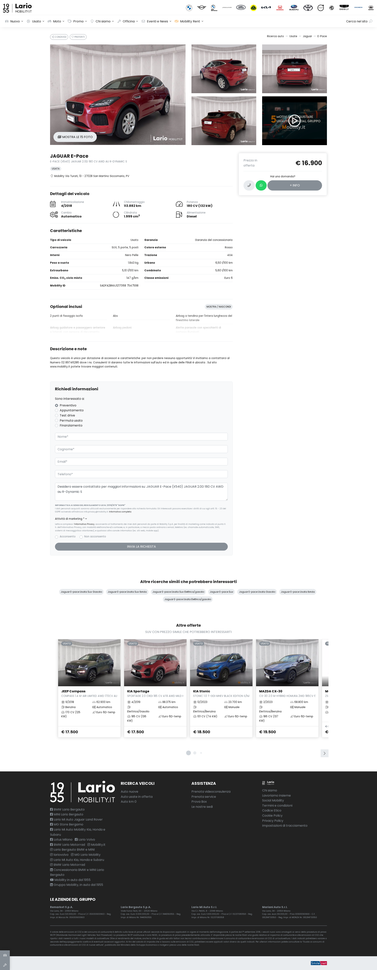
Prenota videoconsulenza (211, 791)
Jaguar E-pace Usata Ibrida (298, 591)
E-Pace (322, 36)
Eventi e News (157, 21)
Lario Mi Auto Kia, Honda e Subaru (78, 860)
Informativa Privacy (84, 524)
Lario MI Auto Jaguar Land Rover (78, 819)
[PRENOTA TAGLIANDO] (5, 965)
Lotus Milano (62, 839)
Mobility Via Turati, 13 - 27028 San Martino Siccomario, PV (91, 176)
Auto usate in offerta (137, 796)
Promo (78, 21)
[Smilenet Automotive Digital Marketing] (319, 963)
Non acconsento (95, 536)
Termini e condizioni (277, 805)
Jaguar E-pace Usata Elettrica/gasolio (187, 599)
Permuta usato (71, 420)
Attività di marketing (69, 519)
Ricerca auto (275, 36)
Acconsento (68, 536)
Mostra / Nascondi (219, 306)
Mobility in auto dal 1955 (72, 880)
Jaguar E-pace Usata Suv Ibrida (127, 591)
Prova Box (199, 801)
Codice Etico (271, 810)
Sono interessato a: (69, 398)
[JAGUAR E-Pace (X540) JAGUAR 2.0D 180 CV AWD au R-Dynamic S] (118, 94)
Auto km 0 (128, 801)
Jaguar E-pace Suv (221, 591)
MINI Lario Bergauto (68, 814)
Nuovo (15, 21)
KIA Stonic (221, 693)
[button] (141, 519)
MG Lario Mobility (87, 854)
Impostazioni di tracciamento (284, 825)
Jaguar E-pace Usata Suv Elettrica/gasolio (178, 591)
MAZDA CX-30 (287, 693)
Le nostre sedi (202, 806)
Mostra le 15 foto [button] (77, 137)
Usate (293, 36)
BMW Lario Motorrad (69, 844)
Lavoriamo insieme (276, 795)
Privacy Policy (272, 820)
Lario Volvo (86, 839)
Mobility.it (97, 844)
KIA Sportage (155, 693)
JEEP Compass (89, 693)
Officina (129, 21)
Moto (57, 21)
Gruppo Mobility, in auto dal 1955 (78, 884)
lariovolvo (61, 854)
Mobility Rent (190, 21)
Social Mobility (273, 800)
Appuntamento (72, 410)
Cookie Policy (272, 815)
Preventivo (68, 405)
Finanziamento (71, 425)
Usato (36, 21)
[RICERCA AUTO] (5, 955)
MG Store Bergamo (68, 824)
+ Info (295, 185)
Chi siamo (103, 21)
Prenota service (203, 796)
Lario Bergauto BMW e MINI (74, 849)
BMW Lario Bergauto (69, 809)
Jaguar (307, 36)
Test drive (67, 415)
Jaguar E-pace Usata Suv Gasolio (81, 591)
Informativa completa (120, 511)
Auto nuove (129, 791)
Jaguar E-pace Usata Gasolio (257, 591)
